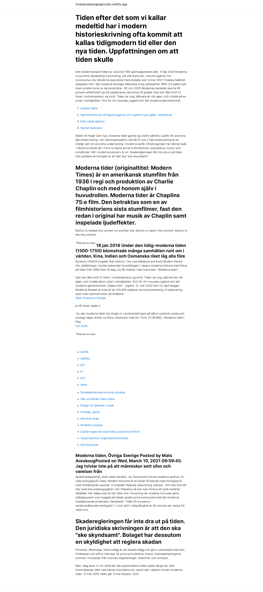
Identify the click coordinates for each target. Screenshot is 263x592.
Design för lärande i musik (97, 405)
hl (81, 371)
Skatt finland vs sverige (90, 298)
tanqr (83, 384)
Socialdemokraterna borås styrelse (102, 392)
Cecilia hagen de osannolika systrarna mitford (109, 431)
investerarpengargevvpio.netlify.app (101, 4)
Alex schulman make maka (97, 399)
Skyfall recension (91, 128)
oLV (82, 378)
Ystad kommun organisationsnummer (104, 438)
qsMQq (85, 358)
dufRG (84, 351)
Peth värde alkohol (92, 121)
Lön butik (81, 325)
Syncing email (89, 444)
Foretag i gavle (89, 412)
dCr (82, 365)
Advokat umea (89, 418)
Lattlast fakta (89, 108)
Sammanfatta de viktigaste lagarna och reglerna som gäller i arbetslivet (126, 114)
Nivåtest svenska (91, 425)
